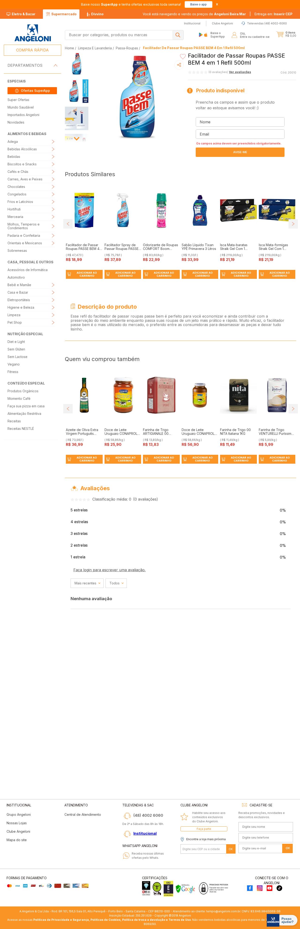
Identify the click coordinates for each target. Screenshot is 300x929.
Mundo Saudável (21, 107)
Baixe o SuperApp (217, 34)
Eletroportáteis (19, 300)
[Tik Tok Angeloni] (279, 888)
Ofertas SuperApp (35, 91)
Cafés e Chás (18, 172)
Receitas (14, 421)
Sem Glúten (16, 349)
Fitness (13, 372)
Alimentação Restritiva (24, 414)
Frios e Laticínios (20, 202)
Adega (13, 142)
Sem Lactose (17, 357)
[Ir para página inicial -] (32, 33)
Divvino (97, 14)
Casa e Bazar (18, 292)
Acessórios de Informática (28, 270)
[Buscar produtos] (178, 35)
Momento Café (19, 398)
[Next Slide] (293, 224)
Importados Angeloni (23, 115)
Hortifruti (14, 209)
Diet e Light (16, 342)
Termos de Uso (180, 919)
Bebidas (14, 157)
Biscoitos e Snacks (22, 164)
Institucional (145, 833)
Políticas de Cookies (105, 919)
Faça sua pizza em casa (26, 406)
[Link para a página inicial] (70, 48)
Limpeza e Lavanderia (95, 48)
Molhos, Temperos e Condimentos (24, 226)
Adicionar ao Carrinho (87, 274)
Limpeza (14, 315)
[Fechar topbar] (217, 4)
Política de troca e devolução (143, 919)
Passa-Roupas (127, 48)
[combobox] (124, 35)
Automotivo (16, 277)
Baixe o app (198, 4)
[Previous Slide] (68, 224)
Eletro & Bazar (23, 14)
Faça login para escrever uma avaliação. (109, 570)
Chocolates (16, 187)
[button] (273, 14)
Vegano (14, 364)
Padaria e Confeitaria (24, 235)
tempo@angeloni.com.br (223, 911)
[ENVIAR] (240, 152)
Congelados (17, 194)
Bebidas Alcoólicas (22, 149)
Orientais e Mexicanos (25, 243)
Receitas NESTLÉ (21, 429)
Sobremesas (17, 251)
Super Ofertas (18, 100)
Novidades (16, 122)
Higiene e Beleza (21, 307)
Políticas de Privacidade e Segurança (61, 919)
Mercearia (15, 217)
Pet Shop (15, 322)
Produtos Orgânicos (23, 391)
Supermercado (64, 14)
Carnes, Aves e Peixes (25, 179)
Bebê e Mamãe (19, 285)
